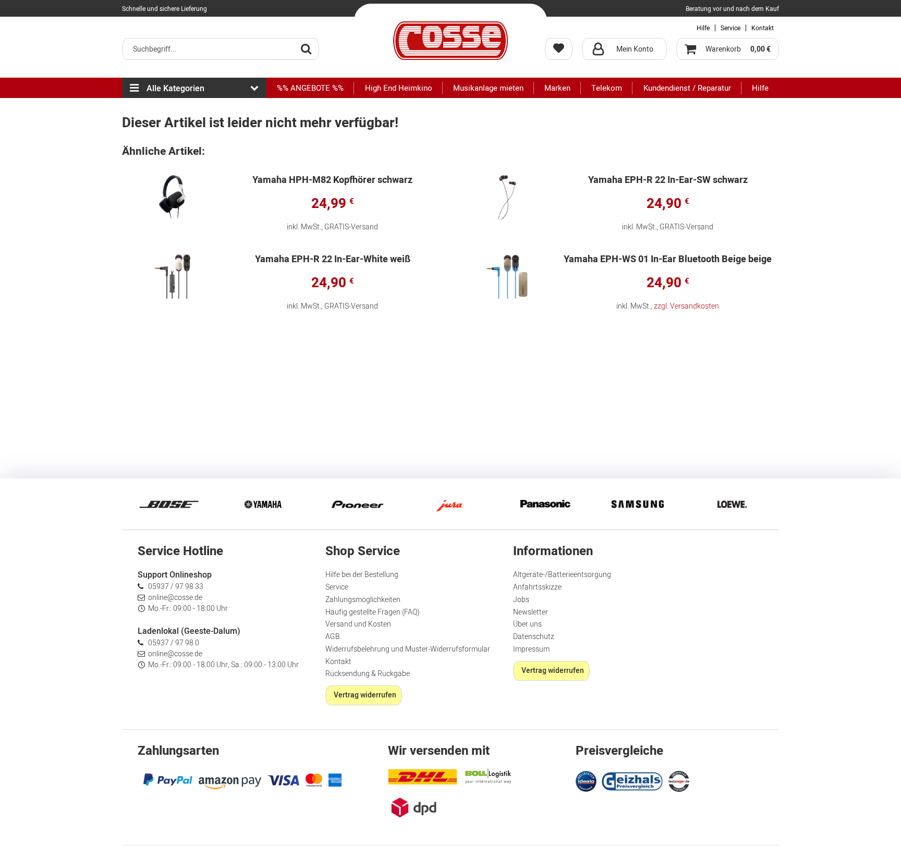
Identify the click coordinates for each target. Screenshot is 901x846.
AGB (332, 636)
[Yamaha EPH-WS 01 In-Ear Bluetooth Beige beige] (507, 276)
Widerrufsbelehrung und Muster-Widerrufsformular (407, 649)
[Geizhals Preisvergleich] (632, 780)
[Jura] (450, 504)
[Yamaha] (262, 504)
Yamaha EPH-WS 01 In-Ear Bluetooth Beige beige (668, 260)
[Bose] (168, 504)
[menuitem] (220, 49)
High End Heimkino (398, 88)
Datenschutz (533, 636)
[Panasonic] (544, 504)
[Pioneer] (356, 504)
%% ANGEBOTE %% (310, 88)
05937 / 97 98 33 (175, 586)
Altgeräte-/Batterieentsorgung (562, 574)
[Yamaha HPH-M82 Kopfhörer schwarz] (172, 197)
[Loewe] (732, 504)
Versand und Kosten (358, 624)
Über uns (527, 624)
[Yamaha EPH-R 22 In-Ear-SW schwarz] (507, 197)
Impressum (531, 649)
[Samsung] (638, 504)
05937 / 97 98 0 (173, 642)
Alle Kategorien (175, 88)
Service (730, 28)
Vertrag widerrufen (365, 695)
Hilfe (703, 28)
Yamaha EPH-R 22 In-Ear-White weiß (332, 260)
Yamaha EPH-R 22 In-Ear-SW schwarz (668, 181)
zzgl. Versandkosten (686, 306)
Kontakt (762, 28)
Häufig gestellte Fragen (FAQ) (372, 612)
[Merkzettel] (559, 49)
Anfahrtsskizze (537, 587)
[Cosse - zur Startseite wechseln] (450, 41)
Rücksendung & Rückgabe (367, 673)
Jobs (521, 599)
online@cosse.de (175, 597)
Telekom (606, 88)
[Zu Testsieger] (679, 781)
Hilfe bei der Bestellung (361, 574)
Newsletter (530, 612)
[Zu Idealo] (587, 780)
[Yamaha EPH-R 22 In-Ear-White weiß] (172, 276)
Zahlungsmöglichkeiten (362, 599)
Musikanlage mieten (488, 88)
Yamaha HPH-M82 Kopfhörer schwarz (332, 181)
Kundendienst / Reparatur (687, 88)
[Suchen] (306, 48)
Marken (557, 88)
